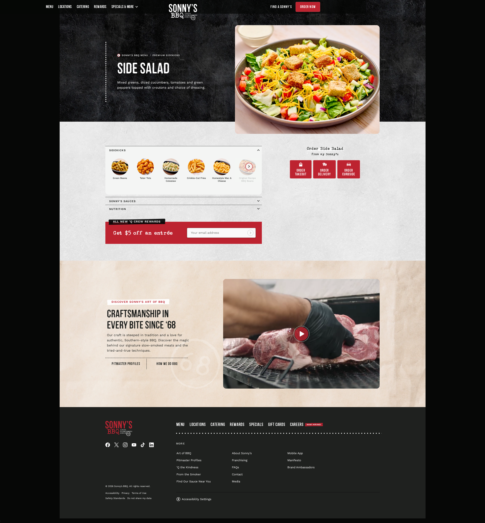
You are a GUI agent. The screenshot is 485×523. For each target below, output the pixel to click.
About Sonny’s (242, 453)
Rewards (100, 6)
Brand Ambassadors (301, 467)
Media (236, 481)
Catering (83, 6)
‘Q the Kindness (187, 467)
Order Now (308, 7)
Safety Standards (115, 498)
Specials (256, 424)
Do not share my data (139, 498)
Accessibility (112, 493)
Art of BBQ (183, 453)
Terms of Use (139, 493)
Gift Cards (276, 425)
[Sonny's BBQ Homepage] (183, 12)
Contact (237, 474)
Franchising (239, 460)
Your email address (205, 232)
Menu (49, 6)
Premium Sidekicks (166, 55)
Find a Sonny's (281, 7)
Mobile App (295, 453)
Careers (305, 424)
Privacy (125, 493)
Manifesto (294, 460)
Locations (65, 6)
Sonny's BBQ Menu (135, 55)
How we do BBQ (167, 364)
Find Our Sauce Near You (193, 481)
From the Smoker (188, 474)
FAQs (235, 467)
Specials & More (122, 6)
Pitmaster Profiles (126, 364)
